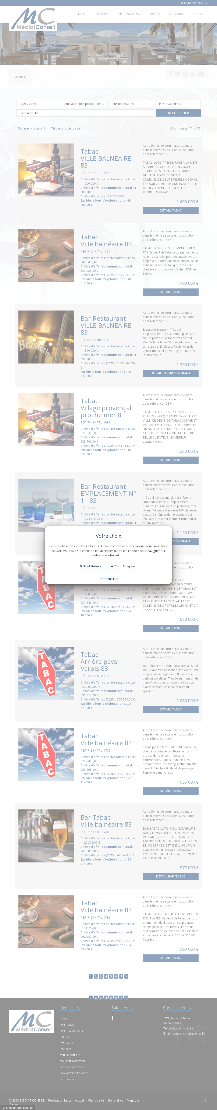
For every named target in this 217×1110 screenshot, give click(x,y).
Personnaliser (109, 579)
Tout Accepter (125, 566)
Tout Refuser (92, 566)
